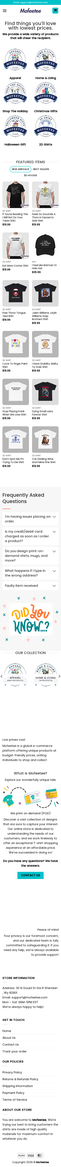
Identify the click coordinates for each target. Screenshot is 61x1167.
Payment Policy (13, 1093)
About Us (9, 1038)
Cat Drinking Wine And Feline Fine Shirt (44, 460)
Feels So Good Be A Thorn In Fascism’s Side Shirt (43, 217)
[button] (4, 10)
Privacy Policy (12, 1072)
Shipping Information (17, 1086)
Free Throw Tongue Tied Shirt (14, 314)
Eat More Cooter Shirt (15, 265)
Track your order (14, 1051)
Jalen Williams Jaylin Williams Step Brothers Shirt (44, 316)
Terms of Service (14, 1100)
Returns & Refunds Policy (20, 1079)
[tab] (20, 169)
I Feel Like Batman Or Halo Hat (44, 267)
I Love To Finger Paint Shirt (15, 365)
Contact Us (10, 1044)
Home (6, 1031)
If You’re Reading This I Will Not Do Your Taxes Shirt (15, 217)
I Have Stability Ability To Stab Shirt (45, 365)
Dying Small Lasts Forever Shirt (42, 413)
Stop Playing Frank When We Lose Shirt (14, 413)
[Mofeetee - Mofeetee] (30, 10)
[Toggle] (54, 517)
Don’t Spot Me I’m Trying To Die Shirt (13, 460)
